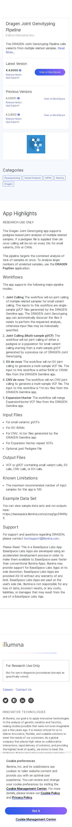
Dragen (8, 184)
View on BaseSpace (50, 72)
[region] (36, 790)
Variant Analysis (32, 178)
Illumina (60, 178)
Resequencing (12, 178)
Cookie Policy (50, 793)
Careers (8, 689)
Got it (36, 811)
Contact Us (24, 689)
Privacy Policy (22, 797)
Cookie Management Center (26, 788)
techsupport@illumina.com (41, 538)
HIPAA (48, 178)
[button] (20, 70)
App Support (12, 77)
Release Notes (14, 74)
